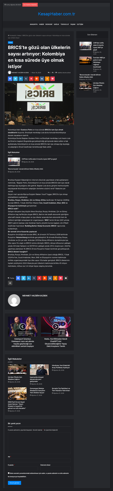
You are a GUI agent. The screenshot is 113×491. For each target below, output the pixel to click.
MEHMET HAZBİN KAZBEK (20, 72)
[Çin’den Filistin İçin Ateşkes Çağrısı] (17, 369)
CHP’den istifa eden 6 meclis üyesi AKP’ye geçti (39, 159)
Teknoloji (65, 24)
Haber (41, 24)
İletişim (80, 24)
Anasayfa (34, 24)
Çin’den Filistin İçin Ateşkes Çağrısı (98, 85)
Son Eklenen (92, 35)
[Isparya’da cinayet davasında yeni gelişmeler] (39, 369)
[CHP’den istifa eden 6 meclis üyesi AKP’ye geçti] (14, 162)
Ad (9, 457)
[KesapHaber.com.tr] (56, 14)
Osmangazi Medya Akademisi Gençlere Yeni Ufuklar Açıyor (37, 390)
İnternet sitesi (45, 465)
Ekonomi (48, 24)
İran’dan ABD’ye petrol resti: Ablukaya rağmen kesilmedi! (99, 62)
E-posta (11, 465)
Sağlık (56, 24)
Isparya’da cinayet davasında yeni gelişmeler (36, 379)
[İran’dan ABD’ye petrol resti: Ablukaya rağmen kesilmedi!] (85, 61)
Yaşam (72, 24)
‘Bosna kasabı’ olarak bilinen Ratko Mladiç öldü (25, 169)
